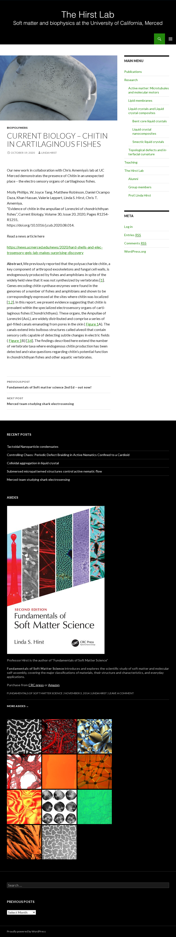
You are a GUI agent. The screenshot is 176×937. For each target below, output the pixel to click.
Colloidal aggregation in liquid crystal (33, 463)
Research (131, 80)
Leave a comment (121, 693)
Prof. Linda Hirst (139, 195)
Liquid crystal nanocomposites (144, 131)
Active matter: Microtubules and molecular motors (148, 90)
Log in (128, 227)
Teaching (131, 162)
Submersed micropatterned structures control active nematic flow (54, 471)
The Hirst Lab (134, 170)
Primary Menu (170, 38)
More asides (18, 706)
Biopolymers (17, 127)
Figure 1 (92, 324)
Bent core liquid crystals (149, 121)
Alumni (133, 179)
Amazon (54, 685)
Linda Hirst (49, 152)
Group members (139, 187)
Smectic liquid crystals (148, 142)
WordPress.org (135, 251)
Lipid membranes (140, 100)
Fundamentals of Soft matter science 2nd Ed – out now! (49, 384)
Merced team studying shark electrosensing (40, 401)
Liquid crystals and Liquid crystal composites (146, 111)
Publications (133, 72)
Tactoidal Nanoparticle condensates (32, 446)
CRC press (36, 685)
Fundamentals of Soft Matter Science (35, 693)
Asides (12, 497)
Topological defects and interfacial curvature (147, 152)
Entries (132, 235)
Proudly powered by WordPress (26, 931)
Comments (135, 243)
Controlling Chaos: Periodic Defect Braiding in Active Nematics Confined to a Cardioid (68, 455)
